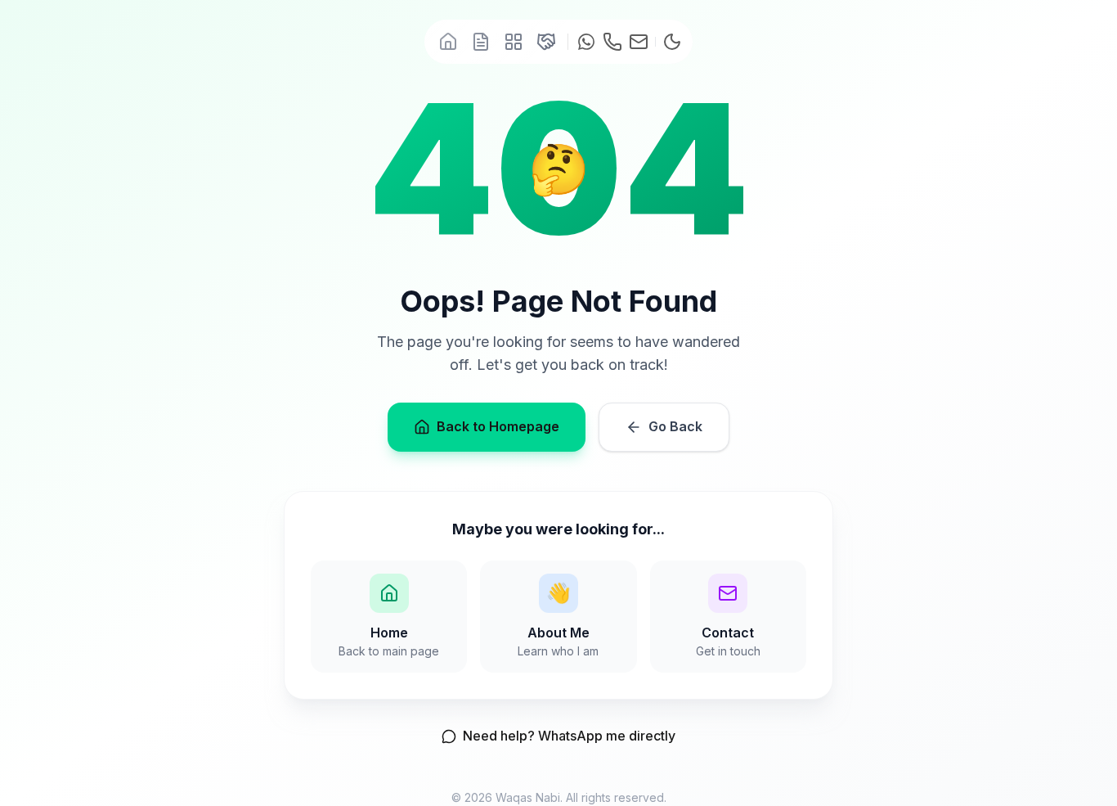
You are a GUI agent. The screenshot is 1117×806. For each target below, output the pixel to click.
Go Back (675, 426)
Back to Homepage (498, 426)
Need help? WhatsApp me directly (569, 735)
